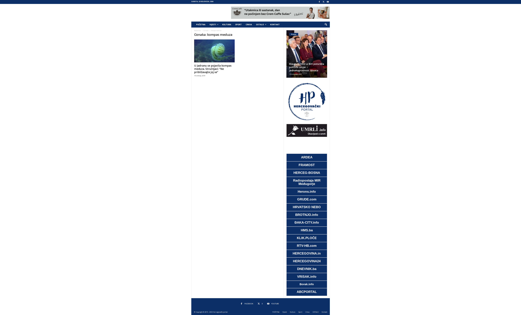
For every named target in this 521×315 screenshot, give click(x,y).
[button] (326, 25)
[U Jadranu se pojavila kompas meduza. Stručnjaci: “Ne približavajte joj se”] (214, 50)
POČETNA (200, 24)
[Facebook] (319, 2)
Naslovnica (197, 30)
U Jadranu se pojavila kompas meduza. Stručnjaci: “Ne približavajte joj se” (212, 69)
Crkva (249, 24)
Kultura (226, 24)
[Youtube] (327, 2)
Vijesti (212, 24)
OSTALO (260, 24)
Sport (238, 24)
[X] (323, 2)
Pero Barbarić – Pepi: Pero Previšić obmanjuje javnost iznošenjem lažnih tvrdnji (305, 67)
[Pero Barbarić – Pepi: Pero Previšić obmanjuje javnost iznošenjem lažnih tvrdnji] (306, 54)
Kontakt (275, 24)
